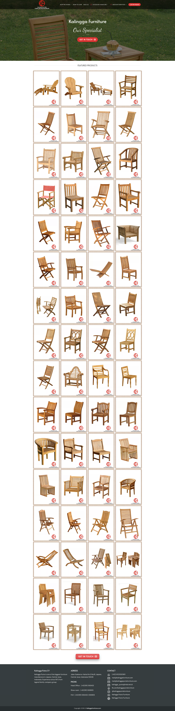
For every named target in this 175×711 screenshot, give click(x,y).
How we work (65, 4)
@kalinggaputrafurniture (121, 691)
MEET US (86, 4)
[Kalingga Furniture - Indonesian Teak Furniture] (44, 4)
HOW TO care (77, 4)
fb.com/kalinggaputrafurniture (123, 688)
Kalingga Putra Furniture (121, 694)
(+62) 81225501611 (118, 674)
